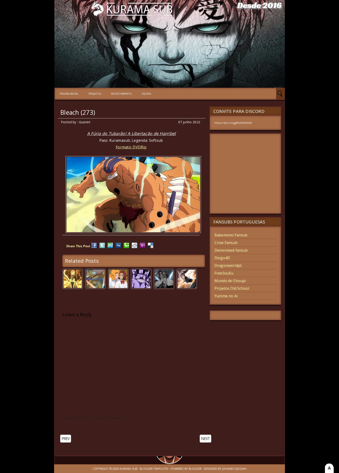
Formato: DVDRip (131, 147)
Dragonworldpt (228, 265)
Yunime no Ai (226, 295)
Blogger (195, 469)
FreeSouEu (223, 273)
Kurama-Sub (128, 469)
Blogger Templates (154, 469)
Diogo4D (222, 257)
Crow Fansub (226, 242)
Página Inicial (69, 93)
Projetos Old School (231, 288)
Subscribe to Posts (75, 418)
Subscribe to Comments (108, 418)
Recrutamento (121, 93)
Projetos (95, 93)
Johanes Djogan (234, 469)
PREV (66, 438)
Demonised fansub (231, 250)
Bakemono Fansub (230, 235)
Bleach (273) (77, 112)
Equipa (146, 93)
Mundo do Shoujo (230, 280)
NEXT (205, 438)
